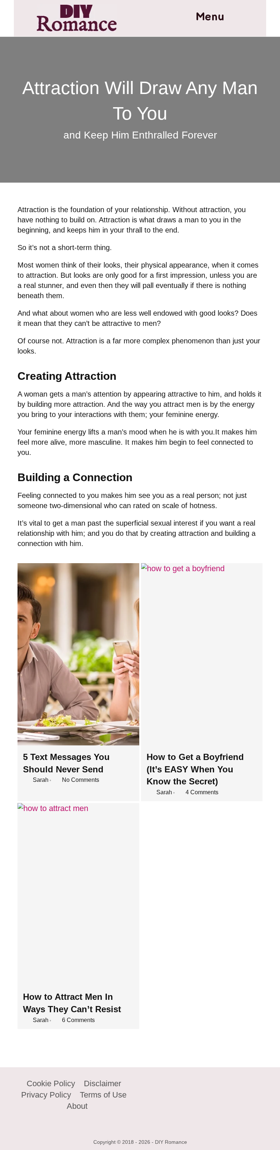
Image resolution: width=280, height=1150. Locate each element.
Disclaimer (102, 1083)
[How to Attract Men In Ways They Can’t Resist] (78, 894)
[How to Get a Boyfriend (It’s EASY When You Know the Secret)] (201, 654)
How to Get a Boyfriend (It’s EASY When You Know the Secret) (195, 769)
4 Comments (202, 792)
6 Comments (78, 1020)
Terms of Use (103, 1094)
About (77, 1106)
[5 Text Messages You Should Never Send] (78, 654)
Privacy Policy (46, 1094)
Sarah (40, 780)
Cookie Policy (51, 1083)
